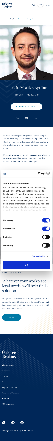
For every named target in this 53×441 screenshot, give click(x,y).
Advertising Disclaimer (11, 392)
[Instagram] (22, 422)
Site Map (5, 376)
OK (26, 265)
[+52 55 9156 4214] (17, 118)
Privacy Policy (7, 398)
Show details (38, 256)
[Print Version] (26, 118)
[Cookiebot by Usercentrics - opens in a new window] (38, 174)
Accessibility (7, 381)
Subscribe (6, 370)
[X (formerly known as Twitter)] (3, 422)
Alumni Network (8, 365)
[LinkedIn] (13, 422)
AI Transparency (8, 403)
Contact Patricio (26, 106)
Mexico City (33, 94)
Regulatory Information (11, 387)
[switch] (46, 228)
